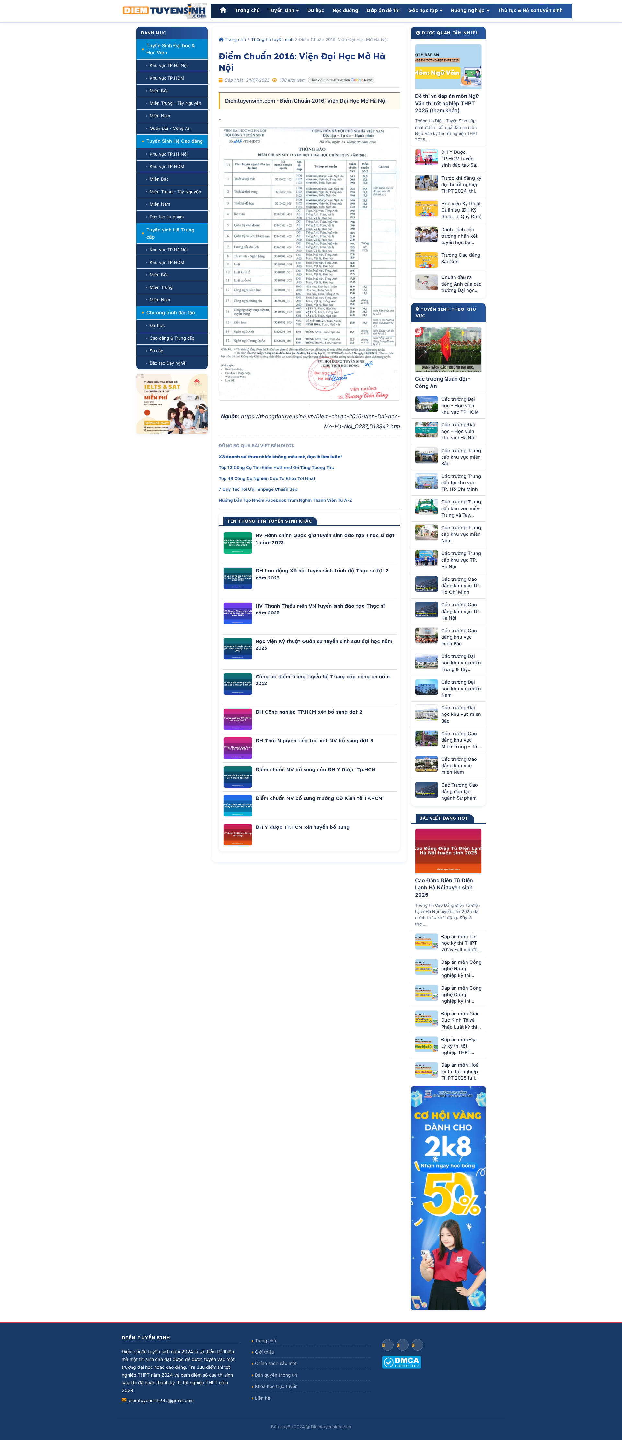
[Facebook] (388, 1345)
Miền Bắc (159, 90)
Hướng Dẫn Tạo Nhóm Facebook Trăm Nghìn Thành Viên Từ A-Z (285, 500)
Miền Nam (160, 115)
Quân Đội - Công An (170, 128)
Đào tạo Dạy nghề (168, 363)
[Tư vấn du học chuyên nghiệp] (172, 403)
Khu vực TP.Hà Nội (169, 65)
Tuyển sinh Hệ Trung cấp (170, 233)
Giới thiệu (264, 1352)
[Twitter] (417, 1345)
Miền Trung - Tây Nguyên (175, 103)
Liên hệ (262, 1398)
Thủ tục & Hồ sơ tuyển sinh (530, 10)
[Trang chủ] (223, 10)
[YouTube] (403, 1345)
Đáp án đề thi (383, 10)
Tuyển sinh (281, 10)
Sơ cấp (156, 350)
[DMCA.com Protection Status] (441, 1362)
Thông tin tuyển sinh (272, 39)
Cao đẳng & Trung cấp (172, 338)
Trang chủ (247, 10)
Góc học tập (423, 10)
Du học (315, 10)
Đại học (157, 325)
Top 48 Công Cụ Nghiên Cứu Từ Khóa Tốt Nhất (267, 478)
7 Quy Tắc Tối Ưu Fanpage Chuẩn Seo (258, 489)
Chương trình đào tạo (170, 313)
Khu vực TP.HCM (167, 78)
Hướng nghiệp (468, 10)
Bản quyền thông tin (276, 1375)
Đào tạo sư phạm (167, 216)
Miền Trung (161, 287)
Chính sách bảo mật (276, 1363)
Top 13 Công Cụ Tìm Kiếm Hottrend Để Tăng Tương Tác (276, 467)
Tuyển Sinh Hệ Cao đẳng (174, 141)
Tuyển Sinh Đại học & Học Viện (170, 49)
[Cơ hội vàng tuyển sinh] (448, 1198)
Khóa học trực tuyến (276, 1386)
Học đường (346, 10)
